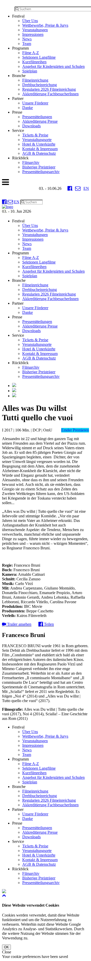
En (86, 188)
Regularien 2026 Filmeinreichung (49, 89)
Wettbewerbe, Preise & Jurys (45, 25)
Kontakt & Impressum (40, 149)
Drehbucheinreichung (39, 85)
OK (6, 947)
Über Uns (30, 21)
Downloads (31, 126)
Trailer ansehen (18, 624)
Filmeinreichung (35, 80)
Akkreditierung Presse (40, 121)
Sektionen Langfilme (39, 57)
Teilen (48, 624)
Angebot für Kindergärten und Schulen (53, 66)
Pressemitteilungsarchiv (41, 171)
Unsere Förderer (35, 103)
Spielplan (29, 71)
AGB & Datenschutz (39, 153)
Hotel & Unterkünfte (38, 144)
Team (26, 43)
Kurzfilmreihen (34, 62)
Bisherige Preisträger (38, 167)
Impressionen (32, 34)
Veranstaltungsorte (37, 139)
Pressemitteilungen (37, 117)
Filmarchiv (30, 162)
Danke (27, 107)
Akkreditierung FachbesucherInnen (50, 94)
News (27, 39)
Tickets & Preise (35, 135)
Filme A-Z (30, 53)
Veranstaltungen (35, 30)
